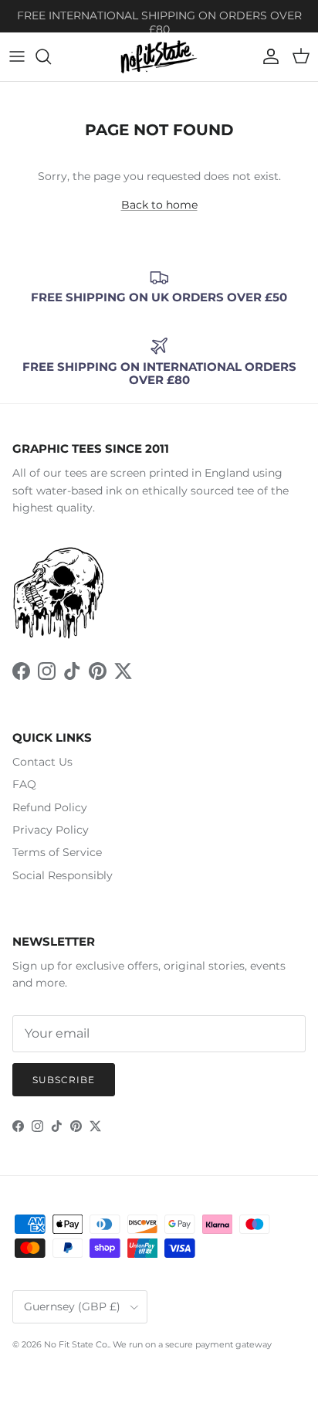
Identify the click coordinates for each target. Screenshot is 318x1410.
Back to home (159, 205)
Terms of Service (57, 852)
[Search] (51, 56)
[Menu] (17, 56)
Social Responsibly (62, 875)
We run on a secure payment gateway (192, 1344)
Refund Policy (49, 807)
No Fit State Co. (76, 1344)
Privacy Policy (50, 830)
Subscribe (63, 1080)
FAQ (24, 784)
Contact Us (42, 762)
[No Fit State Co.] (159, 56)
